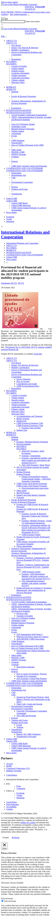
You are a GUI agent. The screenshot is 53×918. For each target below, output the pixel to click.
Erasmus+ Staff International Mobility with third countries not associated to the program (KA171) (36, 576)
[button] (11, 43)
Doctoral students (23, 444)
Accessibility (11, 807)
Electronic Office (11, 12)
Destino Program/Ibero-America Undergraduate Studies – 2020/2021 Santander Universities (36, 479)
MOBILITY (11, 87)
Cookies (9, 809)
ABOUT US (11, 41)
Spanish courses (17, 71)
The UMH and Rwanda (26, 716)
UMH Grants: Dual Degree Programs (31, 483)
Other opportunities (24, 546)
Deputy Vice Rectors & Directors (24, 48)
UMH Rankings (17, 140)
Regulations (16, 59)
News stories (11, 212)
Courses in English (19, 66)
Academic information (20, 73)
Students (14, 92)
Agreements (16, 133)
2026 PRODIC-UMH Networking (30, 639)
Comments (20, 788)
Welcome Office (18, 82)
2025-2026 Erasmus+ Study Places (36, 465)
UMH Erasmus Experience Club (29, 423)
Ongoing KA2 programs (26, 676)
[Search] (2, 24)
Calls (13, 178)
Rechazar (15, 837)
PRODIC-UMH (18, 152)
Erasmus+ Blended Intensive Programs (32, 442)
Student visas (21, 430)
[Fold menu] (2, 226)
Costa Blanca (11, 775)
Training (19, 727)
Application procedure (20, 78)
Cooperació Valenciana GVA (18, 768)
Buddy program (22, 418)
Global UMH (11, 198)
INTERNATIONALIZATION (18, 110)
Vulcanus (20, 497)
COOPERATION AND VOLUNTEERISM (24, 168)
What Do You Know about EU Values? (32, 637)
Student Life (21, 421)
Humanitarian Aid (18, 175)
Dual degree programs (25, 667)
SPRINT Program (18, 154)
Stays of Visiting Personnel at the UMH (27, 145)
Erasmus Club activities (31, 428)
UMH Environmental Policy (27, 386)
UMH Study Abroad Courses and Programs (29, 166)
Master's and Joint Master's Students (31, 495)
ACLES (9, 764)
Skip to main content (9, 2)
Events (14, 136)
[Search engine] (2, 17)
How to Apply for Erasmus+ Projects (31, 674)
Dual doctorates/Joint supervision (35, 488)
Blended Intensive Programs (22, 129)
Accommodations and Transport (29, 416)
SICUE (21, 283)
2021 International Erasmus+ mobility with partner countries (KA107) (34, 583)
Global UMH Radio (19, 203)
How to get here (23, 381)
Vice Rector (16, 45)
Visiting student (17, 68)
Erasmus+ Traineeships (31, 456)
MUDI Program (22, 493)
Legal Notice (11, 802)
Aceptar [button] (5, 837)
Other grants (16, 150)
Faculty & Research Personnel (23, 96)
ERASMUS (21, 446)
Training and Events (19, 189)
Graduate (15, 157)
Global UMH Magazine (21, 205)
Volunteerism (16, 194)
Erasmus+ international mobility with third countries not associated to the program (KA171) (37, 460)
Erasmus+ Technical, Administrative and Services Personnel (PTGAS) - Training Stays (32, 560)
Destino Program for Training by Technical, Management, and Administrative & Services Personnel (34, 590)
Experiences (16, 108)
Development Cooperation (22, 182)
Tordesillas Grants (18, 126)
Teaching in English (24, 616)
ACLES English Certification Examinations (29, 115)
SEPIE (9, 766)
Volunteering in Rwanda (26, 736)
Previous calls (22, 613)
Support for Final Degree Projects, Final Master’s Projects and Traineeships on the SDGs (33, 699)
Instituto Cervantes (13, 771)
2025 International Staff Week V (29, 634)
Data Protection (12, 804)
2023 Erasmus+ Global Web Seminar (31, 678)
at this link (37, 354)
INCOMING (11, 61)
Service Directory (23, 379)
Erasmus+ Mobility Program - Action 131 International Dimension (37, 522)
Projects (14, 161)
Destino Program (23, 472)
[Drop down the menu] (5, 17)
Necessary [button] (5, 883)
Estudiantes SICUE (9, 283)
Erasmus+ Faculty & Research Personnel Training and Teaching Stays (35, 516)
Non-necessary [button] (7, 898)
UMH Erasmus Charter (31, 535)
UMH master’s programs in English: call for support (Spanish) (32, 542)
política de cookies (28, 822)
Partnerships (16, 173)
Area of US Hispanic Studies (23, 124)
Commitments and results (26, 384)
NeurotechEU (17, 143)
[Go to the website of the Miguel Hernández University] (19, 4)
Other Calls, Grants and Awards (29, 704)
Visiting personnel (18, 75)
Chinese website (18, 80)
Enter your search (32, 21)
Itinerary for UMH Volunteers (28, 734)
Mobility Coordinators (20, 50)
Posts (18, 786)
